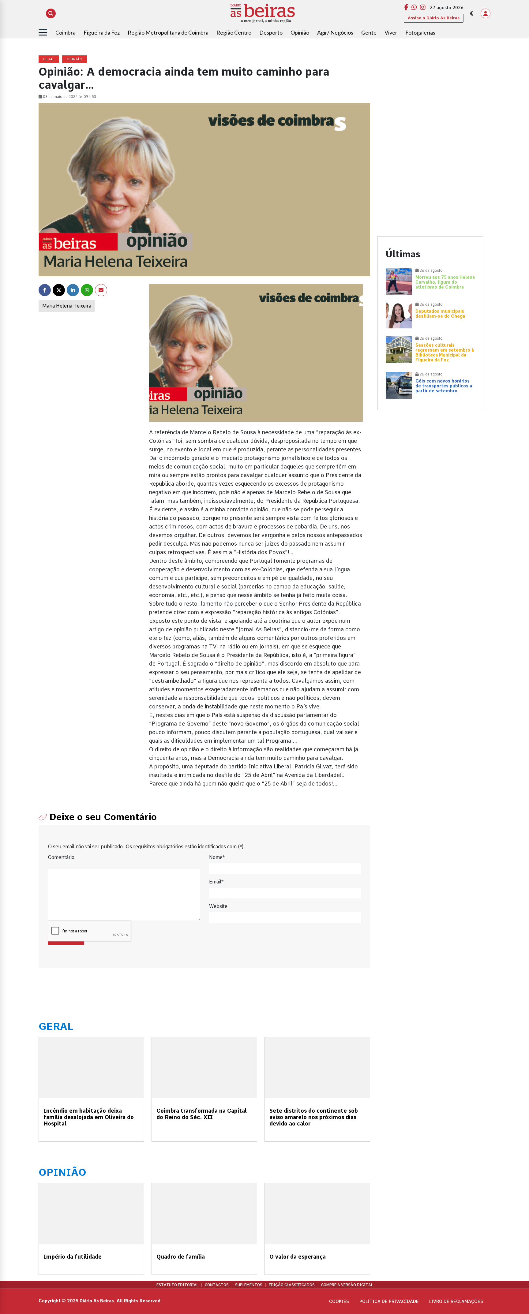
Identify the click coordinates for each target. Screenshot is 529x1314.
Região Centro (233, 32)
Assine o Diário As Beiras (434, 18)
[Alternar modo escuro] (472, 13)
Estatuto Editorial (177, 1285)
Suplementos (248, 1285)
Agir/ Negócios (335, 32)
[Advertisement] (430, 98)
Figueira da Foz (102, 32)
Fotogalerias (420, 32)
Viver (391, 32)
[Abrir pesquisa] (51, 13)
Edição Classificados (292, 1285)
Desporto (271, 32)
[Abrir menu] (43, 32)
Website (218, 906)
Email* (216, 882)
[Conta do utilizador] (485, 13)
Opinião (300, 32)
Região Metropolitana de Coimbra (168, 32)
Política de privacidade (389, 1301)
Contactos (217, 1285)
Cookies (339, 1301)
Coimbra (65, 32)
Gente (369, 32)
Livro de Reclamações (456, 1301)
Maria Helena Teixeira (66, 306)
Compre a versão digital (347, 1285)
